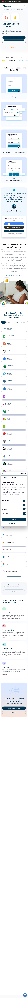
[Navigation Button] (24, 6)
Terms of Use (14, 234)
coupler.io (7, 6)
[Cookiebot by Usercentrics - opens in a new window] (20, 473)
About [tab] (22, 477)
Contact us (14, 591)
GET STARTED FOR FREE (14, 708)
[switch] (24, 505)
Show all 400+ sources (14, 578)
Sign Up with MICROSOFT (15, 227)
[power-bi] (15, 17)
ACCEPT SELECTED (14, 523)
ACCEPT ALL (14, 519)
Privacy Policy (20, 233)
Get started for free (14, 37)
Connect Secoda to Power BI (13, 275)
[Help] (25, 995)
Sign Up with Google (15, 223)
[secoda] (6, 17)
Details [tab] (14, 477)
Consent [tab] (5, 477)
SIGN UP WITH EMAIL (15, 230)
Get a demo (14, 42)
